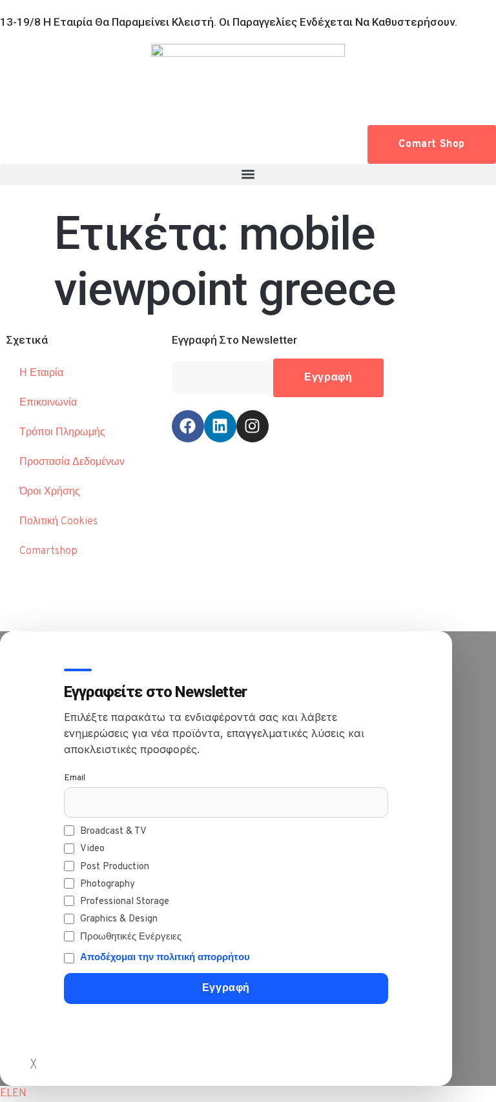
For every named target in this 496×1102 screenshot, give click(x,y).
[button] (248, 174)
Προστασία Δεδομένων (72, 462)
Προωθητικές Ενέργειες (130, 937)
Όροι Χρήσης (49, 492)
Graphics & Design (119, 919)
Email (74, 777)
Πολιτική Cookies (58, 521)
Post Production (114, 867)
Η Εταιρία (41, 373)
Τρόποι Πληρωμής (62, 432)
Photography (107, 884)
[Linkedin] (220, 426)
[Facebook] (188, 426)
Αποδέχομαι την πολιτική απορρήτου (165, 958)
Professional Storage (124, 902)
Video (92, 849)
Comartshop (48, 551)
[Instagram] (252, 426)
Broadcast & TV (113, 831)
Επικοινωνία (48, 403)
